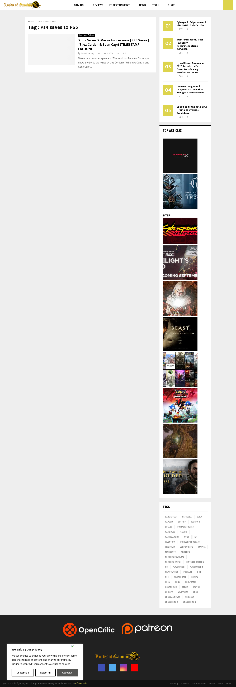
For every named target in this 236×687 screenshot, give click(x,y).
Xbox (195, 592)
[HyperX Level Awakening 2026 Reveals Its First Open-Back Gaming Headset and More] (180, 172)
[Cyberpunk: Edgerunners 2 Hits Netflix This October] (180, 243)
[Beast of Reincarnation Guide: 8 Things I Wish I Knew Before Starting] (180, 350)
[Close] (76, 646)
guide (186, 537)
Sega (167, 582)
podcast (187, 572)
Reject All (45, 672)
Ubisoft (169, 592)
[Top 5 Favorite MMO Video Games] (180, 386)
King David (170, 547)
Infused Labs (81, 683)
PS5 (167, 577)
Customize (23, 672)
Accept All (67, 672)
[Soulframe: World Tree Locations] (180, 457)
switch (196, 587)
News (142, 5)
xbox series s (171, 602)
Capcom (169, 522)
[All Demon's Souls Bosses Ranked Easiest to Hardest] (180, 314)
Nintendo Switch (173, 562)
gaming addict (172, 537)
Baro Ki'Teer (171, 517)
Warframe (183, 592)
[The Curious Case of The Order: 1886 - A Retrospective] (180, 493)
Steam (185, 587)
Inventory (170, 542)
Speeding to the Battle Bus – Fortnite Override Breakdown (192, 110)
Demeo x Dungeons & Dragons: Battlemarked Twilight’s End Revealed (190, 89)
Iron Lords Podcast (87, 35)
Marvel (201, 547)
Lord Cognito (186, 547)
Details (168, 527)
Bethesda (187, 517)
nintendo (185, 552)
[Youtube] (219, 5)
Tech (155, 5)
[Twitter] (212, 5)
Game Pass (170, 532)
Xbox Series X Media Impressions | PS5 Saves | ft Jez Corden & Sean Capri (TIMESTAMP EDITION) (113, 44)
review (194, 577)
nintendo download (174, 557)
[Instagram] (216, 5)
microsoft (170, 552)
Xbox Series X (189, 602)
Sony (177, 582)
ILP (196, 537)
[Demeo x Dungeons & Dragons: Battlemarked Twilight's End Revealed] (180, 279)
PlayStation (179, 567)
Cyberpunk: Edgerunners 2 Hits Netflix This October (191, 23)
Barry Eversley (88, 53)
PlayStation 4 (196, 567)
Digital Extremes (185, 527)
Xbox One (189, 597)
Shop (171, 5)
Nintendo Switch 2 (195, 562)
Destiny (182, 522)
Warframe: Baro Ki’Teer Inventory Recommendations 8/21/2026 (190, 44)
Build (199, 517)
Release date (180, 577)
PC (166, 567)
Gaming (79, 5)
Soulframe (190, 582)
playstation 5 (171, 572)
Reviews (98, 5)
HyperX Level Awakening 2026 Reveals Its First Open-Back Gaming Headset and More (190, 67)
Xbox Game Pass (172, 597)
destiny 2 (195, 522)
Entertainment (119, 5)
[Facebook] (208, 5)
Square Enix (171, 587)
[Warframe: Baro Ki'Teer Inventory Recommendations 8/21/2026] (180, 208)
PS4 (199, 572)
